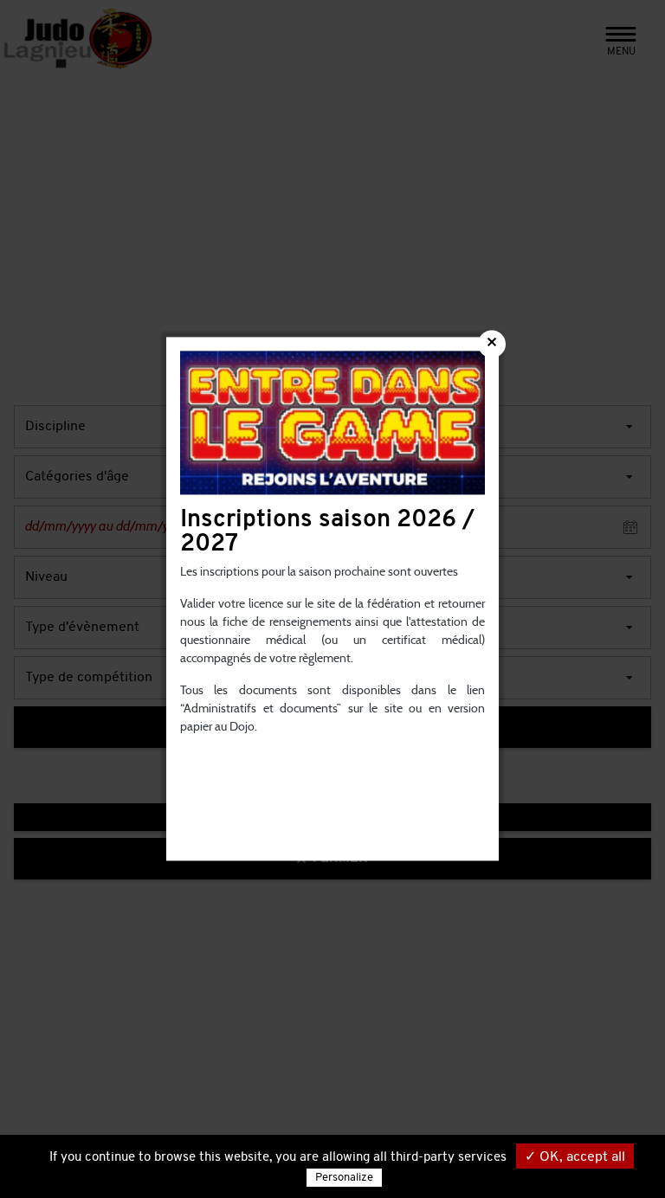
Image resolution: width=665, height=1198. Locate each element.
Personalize (344, 1177)
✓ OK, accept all (575, 1157)
